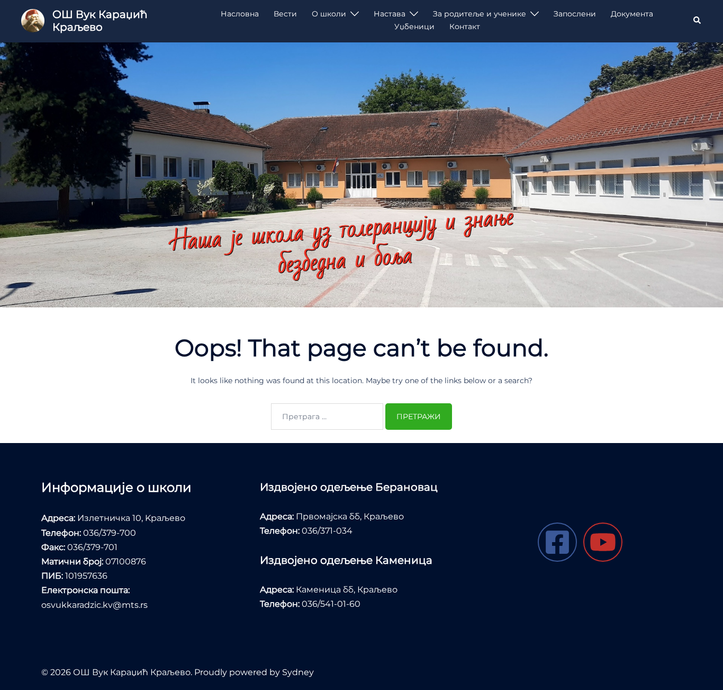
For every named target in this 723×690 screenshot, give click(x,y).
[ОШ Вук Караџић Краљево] (32, 20)
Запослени (575, 14)
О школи (329, 14)
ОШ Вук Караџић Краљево (99, 20)
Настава (389, 14)
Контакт (464, 26)
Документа (632, 14)
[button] (697, 20)
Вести (285, 14)
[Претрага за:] (327, 416)
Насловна (240, 14)
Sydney (298, 672)
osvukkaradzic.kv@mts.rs (94, 605)
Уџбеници (414, 26)
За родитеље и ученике (479, 14)
